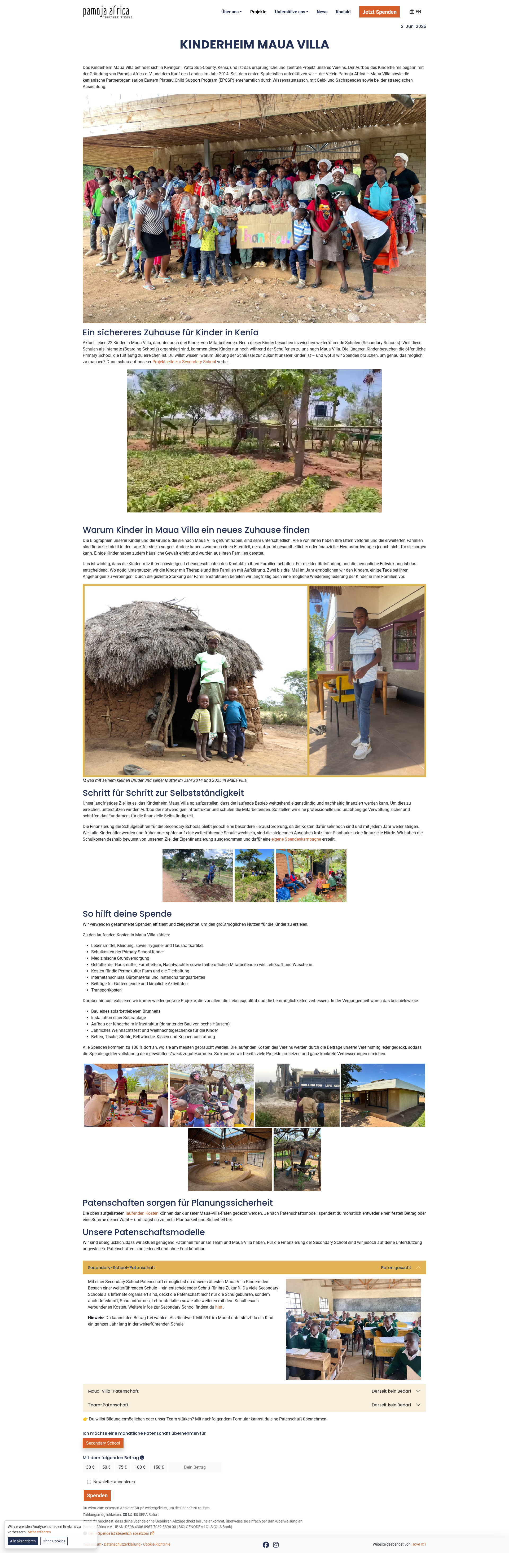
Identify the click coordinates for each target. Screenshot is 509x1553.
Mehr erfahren (39, 1532)
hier (218, 1307)
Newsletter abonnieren (114, 1481)
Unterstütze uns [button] (290, 11)
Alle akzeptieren (23, 1541)
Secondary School (103, 1443)
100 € (140, 1467)
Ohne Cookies (54, 1541)
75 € (123, 1467)
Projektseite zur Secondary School (184, 361)
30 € (90, 1467)
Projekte (258, 11)
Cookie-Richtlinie (156, 1544)
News (322, 11)
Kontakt (343, 11)
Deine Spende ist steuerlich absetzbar (119, 1533)
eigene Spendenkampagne (296, 839)
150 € (158, 1467)
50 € (106, 1467)
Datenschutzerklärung (122, 1544)
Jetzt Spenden (379, 12)
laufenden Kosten (142, 1213)
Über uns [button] (230, 11)
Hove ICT (418, 1544)
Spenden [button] (97, 1495)
